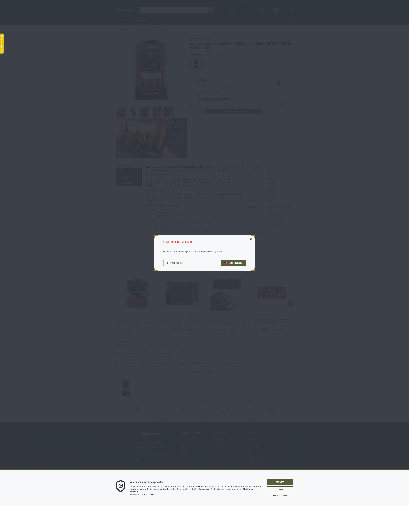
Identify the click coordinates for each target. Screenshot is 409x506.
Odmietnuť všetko (280, 495)
